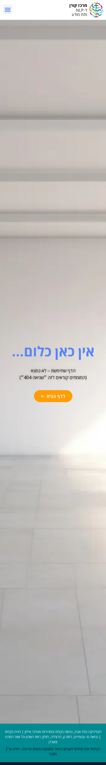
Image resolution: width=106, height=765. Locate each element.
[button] (7, 9)
